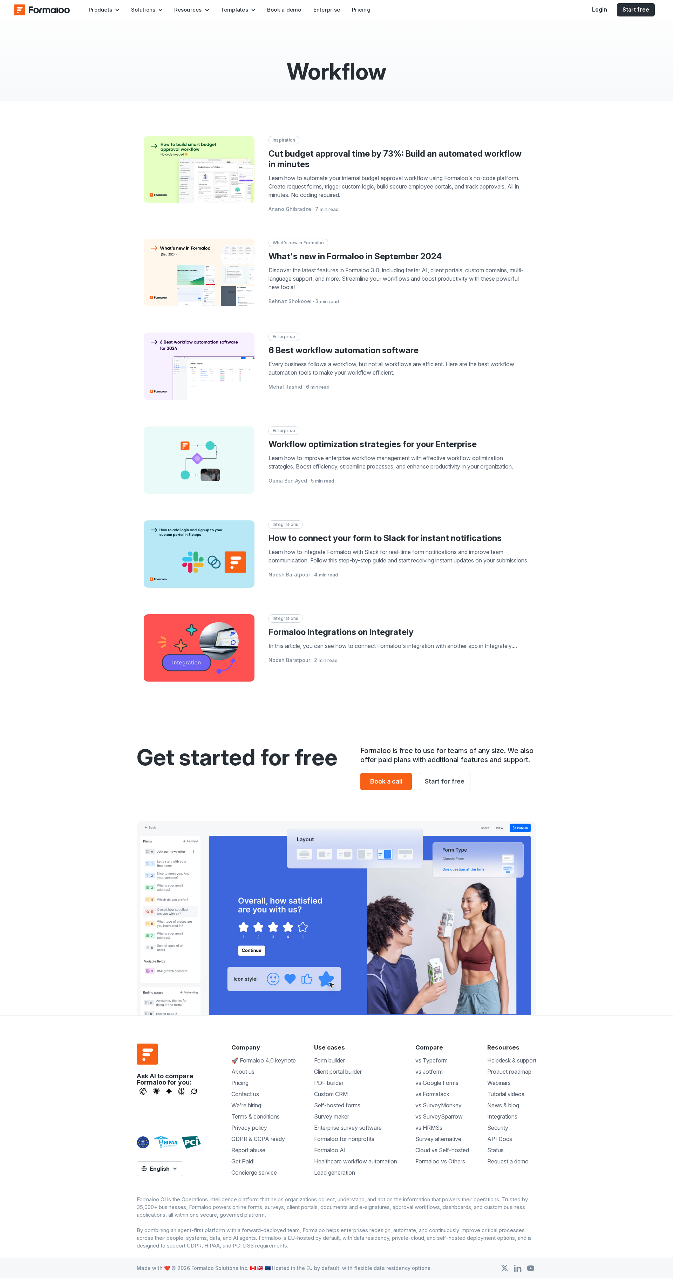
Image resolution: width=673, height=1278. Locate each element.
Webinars (499, 1082)
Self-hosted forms (337, 1105)
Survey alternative (438, 1138)
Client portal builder (338, 1071)
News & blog (503, 1105)
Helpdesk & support (511, 1060)
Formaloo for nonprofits (344, 1138)
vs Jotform (429, 1071)
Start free (636, 9)
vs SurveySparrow (439, 1116)
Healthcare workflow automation (355, 1161)
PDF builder (329, 1082)
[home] (42, 10)
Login (599, 9)
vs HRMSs (428, 1127)
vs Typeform (431, 1060)
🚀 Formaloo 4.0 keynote (263, 1060)
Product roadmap (509, 1071)
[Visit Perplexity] (181, 1091)
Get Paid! (242, 1161)
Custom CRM (331, 1094)
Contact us (245, 1094)
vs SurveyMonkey (438, 1105)
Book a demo (284, 9)
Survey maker (331, 1116)
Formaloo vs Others (440, 1161)
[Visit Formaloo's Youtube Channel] (530, 1268)
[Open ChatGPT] (143, 1091)
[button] (103, 10)
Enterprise (326, 9)
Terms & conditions (255, 1116)
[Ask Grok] (194, 1091)
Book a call (386, 781)
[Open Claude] (156, 1091)
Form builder (329, 1060)
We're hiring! (247, 1105)
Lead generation (334, 1172)
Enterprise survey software (348, 1127)
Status (495, 1150)
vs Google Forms (436, 1082)
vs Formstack (432, 1094)
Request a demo (508, 1161)
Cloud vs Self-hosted (442, 1150)
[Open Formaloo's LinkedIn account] (518, 1268)
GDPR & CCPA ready (258, 1138)
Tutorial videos (505, 1094)
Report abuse (248, 1150)
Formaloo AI (330, 1150)
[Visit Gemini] (169, 1091)
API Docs (499, 1138)
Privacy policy (249, 1127)
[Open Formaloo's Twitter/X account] (504, 1268)
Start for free (444, 781)
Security (497, 1127)
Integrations (502, 1116)
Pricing (361, 9)
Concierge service (254, 1172)
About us (242, 1071)
